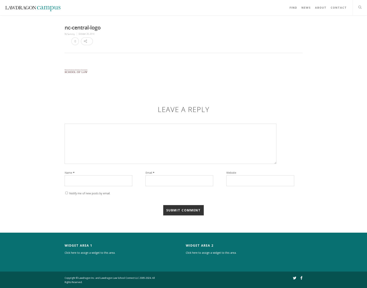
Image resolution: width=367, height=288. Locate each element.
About (320, 7)
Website (231, 173)
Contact (339, 7)
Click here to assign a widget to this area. (90, 252)
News (306, 7)
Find (293, 7)
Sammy (71, 34)
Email (149, 172)
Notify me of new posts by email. (89, 193)
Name (70, 172)
